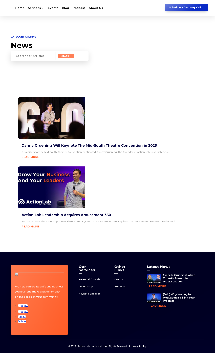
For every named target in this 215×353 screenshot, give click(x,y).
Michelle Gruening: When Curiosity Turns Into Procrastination (179, 278)
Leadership (86, 286)
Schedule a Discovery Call (185, 7)
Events (53, 8)
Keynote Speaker (89, 293)
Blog (65, 8)
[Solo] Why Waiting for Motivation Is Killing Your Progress (179, 297)
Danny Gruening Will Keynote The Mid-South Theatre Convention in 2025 (89, 145)
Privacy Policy (138, 346)
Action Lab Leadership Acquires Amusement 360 (66, 215)
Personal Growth (89, 279)
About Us (96, 8)
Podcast (79, 8)
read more (30, 157)
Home (19, 8)
